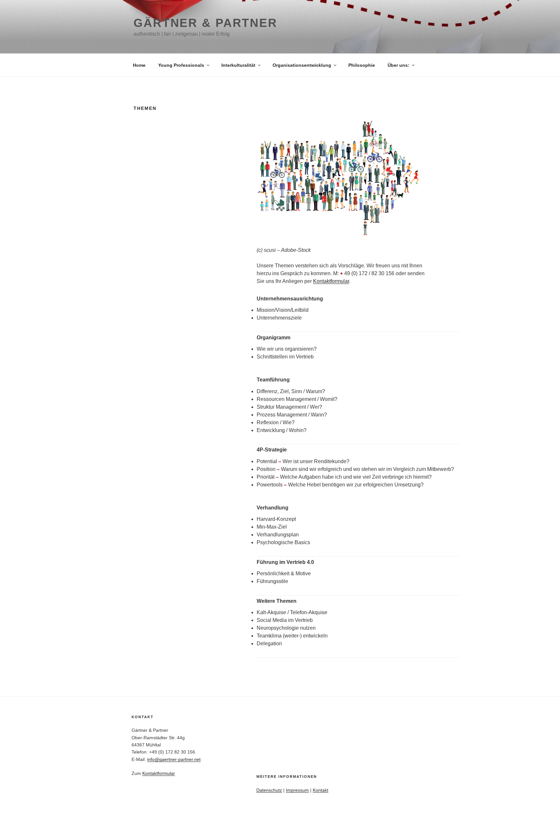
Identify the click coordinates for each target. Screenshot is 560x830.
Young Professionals (181, 65)
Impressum (297, 790)
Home (139, 65)
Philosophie (361, 65)
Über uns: (398, 65)
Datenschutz (269, 790)
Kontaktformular (331, 281)
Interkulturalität (238, 65)
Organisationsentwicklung (302, 65)
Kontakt (320, 790)
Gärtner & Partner (205, 22)
